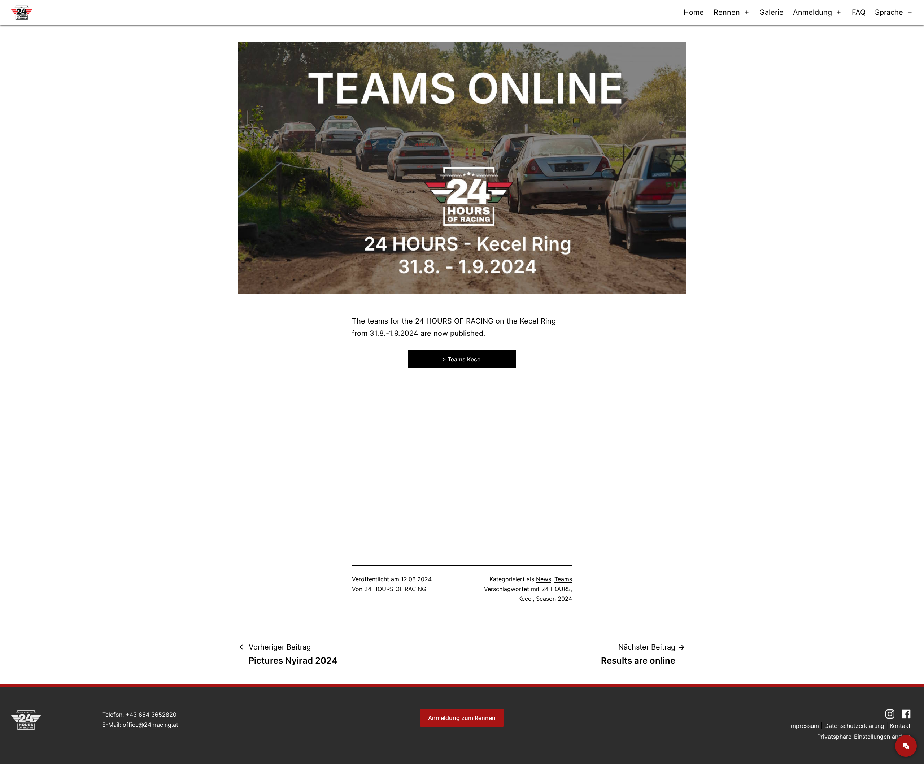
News (543, 579)
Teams (563, 579)
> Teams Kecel (462, 359)
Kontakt (900, 725)
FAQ (859, 12)
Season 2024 (554, 598)
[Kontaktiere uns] (906, 746)
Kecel (525, 598)
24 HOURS (556, 588)
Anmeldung (812, 12)
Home (694, 12)
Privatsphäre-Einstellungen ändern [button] (864, 736)
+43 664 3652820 (151, 714)
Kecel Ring (538, 321)
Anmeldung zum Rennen (462, 717)
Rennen (727, 12)
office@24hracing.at (150, 724)
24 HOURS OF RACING (395, 588)
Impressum (804, 725)
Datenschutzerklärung (854, 725)
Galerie (771, 12)
